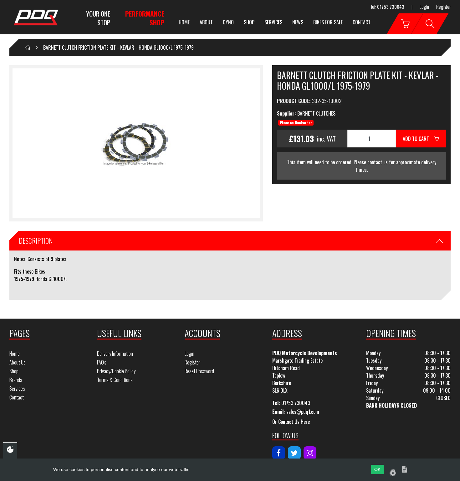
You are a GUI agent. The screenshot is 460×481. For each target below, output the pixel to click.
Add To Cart (418, 138)
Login (424, 6)
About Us (17, 362)
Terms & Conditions (115, 380)
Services (273, 22)
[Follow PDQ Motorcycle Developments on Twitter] (294, 452)
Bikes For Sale (328, 22)
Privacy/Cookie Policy (116, 371)
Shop (249, 22)
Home (184, 22)
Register (443, 6)
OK (377, 469)
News (297, 22)
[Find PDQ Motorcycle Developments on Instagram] (310, 452)
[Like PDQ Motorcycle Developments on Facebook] (278, 452)
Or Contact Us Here (291, 421)
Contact (362, 22)
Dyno (228, 22)
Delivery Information (115, 353)
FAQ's (101, 362)
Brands (15, 380)
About (206, 22)
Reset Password (199, 371)
